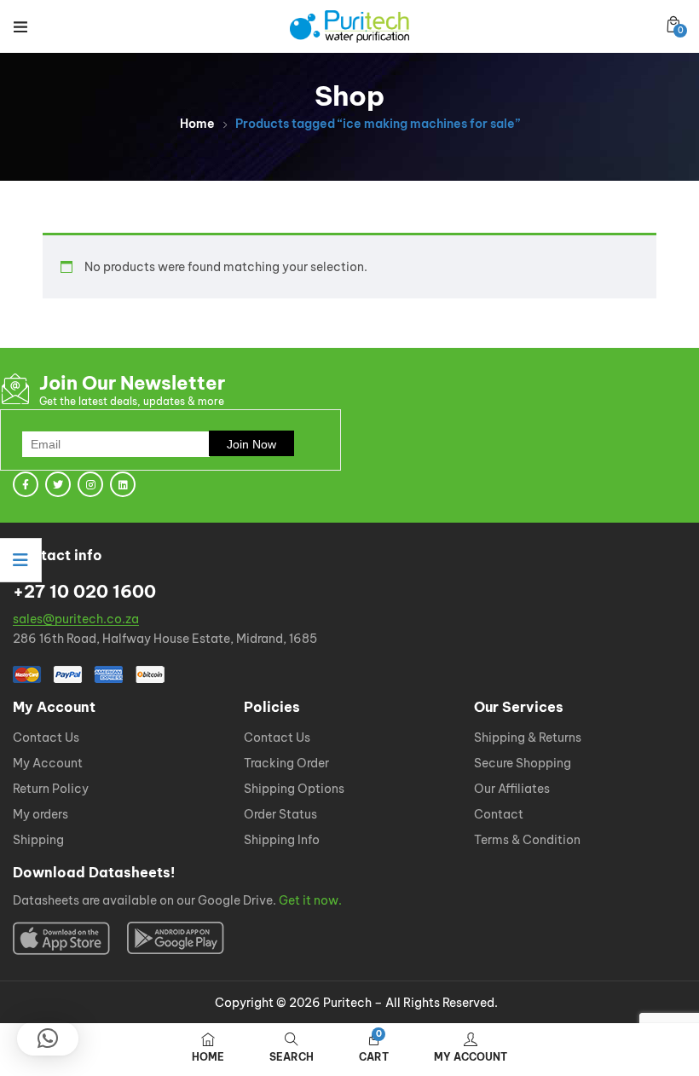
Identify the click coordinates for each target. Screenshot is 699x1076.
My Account (48, 764)
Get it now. (310, 901)
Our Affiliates (512, 789)
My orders (40, 815)
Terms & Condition (527, 840)
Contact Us (46, 738)
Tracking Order (286, 764)
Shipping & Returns (527, 738)
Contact (498, 815)
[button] (673, 24)
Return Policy (51, 789)
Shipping (38, 840)
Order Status (280, 815)
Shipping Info (282, 840)
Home (197, 123)
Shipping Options (294, 789)
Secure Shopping (522, 764)
